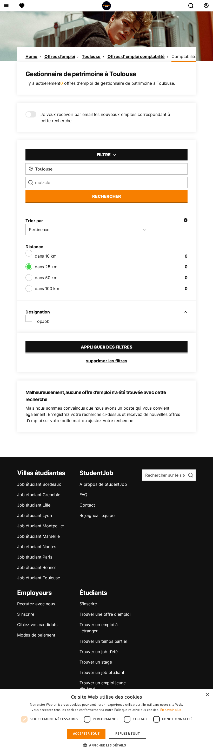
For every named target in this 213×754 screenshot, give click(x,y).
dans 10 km (46, 256)
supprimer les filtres (106, 360)
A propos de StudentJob (103, 484)
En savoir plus (170, 709)
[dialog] (106, 721)
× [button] (207, 695)
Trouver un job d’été (98, 651)
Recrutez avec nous (36, 603)
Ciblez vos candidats (37, 624)
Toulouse (91, 56)
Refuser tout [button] (127, 733)
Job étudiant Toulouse (38, 577)
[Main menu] (6, 5)
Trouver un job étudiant (101, 672)
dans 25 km (46, 266)
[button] (106, 745)
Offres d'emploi (59, 56)
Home (31, 56)
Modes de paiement (36, 635)
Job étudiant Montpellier (40, 525)
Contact (87, 505)
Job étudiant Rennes (36, 567)
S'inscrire (88, 603)
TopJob (42, 321)
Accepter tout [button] (86, 733)
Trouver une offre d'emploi (105, 614)
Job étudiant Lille (33, 505)
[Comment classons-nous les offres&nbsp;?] (185, 221)
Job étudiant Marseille (38, 536)
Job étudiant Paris (34, 557)
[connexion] (206, 5)
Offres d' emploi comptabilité (136, 56)
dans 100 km (47, 288)
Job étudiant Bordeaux (39, 484)
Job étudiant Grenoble (38, 494)
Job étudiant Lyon (34, 515)
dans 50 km (46, 277)
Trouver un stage (95, 662)
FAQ (83, 494)
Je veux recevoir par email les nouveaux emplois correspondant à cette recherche (105, 117)
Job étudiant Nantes (36, 546)
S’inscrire (25, 614)
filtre (104, 154)
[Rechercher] (193, 6)
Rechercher (106, 196)
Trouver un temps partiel (103, 641)
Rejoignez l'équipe (96, 515)
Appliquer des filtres (106, 347)
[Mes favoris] (22, 6)
